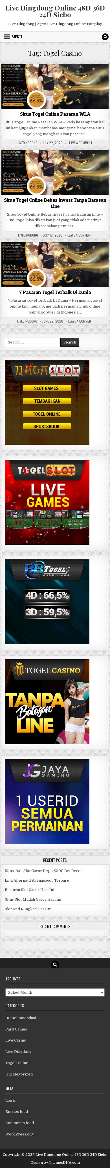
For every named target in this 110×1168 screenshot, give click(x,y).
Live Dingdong (18, 1051)
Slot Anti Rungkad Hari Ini (28, 909)
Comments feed (19, 1123)
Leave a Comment (80, 143)
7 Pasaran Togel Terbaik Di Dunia (55, 292)
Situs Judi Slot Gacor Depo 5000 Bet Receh (44, 871)
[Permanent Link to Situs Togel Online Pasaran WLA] (55, 86)
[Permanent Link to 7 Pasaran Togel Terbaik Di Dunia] (55, 264)
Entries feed (16, 1111)
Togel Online (55, 77)
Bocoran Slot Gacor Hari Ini (29, 890)
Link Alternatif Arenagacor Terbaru (37, 880)
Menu (17, 37)
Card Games (16, 1029)
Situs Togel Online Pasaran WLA (55, 114)
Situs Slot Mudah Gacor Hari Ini (33, 899)
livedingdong (27, 143)
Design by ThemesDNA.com (55, 1163)
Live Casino (15, 1040)
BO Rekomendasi (20, 1018)
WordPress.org (19, 1134)
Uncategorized (19, 1074)
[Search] (105, 36)
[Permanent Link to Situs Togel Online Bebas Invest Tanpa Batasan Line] (55, 172)
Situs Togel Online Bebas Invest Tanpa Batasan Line (55, 203)
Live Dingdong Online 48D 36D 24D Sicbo (55, 11)
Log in (10, 1100)
